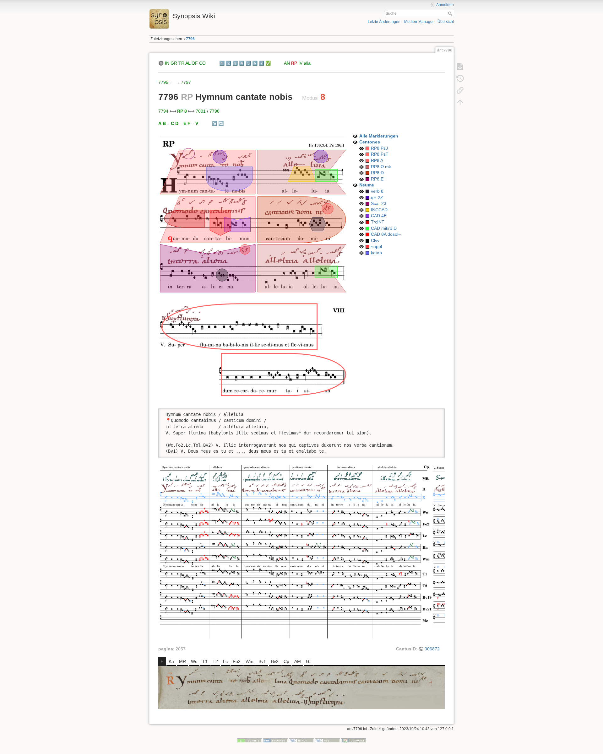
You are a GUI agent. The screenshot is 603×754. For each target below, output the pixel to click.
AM (297, 661)
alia (307, 63)
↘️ (214, 123)
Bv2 (275, 661)
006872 (432, 648)
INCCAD (379, 209)
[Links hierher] (460, 90)
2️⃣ (228, 63)
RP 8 (182, 111)
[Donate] (249, 740)
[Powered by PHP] (275, 740)
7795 (163, 82)
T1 (205, 661)
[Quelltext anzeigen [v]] (460, 67)
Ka (171, 661)
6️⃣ (255, 63)
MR (182, 661)
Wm (249, 661)
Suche (451, 13)
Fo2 (237, 661)
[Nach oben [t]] (460, 102)
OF (195, 63)
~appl (376, 246)
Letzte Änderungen (384, 21)
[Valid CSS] (327, 740)
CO (202, 63)
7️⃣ (261, 63)
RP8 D (377, 172)
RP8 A (377, 160)
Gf (308, 661)
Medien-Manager (419, 21)
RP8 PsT (379, 154)
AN (287, 63)
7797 (186, 82)
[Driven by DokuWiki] (353, 740)
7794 (163, 111)
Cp (286, 661)
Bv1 (262, 661)
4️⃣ (241, 63)
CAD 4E (379, 215)
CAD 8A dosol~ (386, 234)
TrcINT (377, 221)
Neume (366, 184)
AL (187, 63)
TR (181, 63)
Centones (369, 141)
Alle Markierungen (378, 135)
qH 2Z (377, 197)
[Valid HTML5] (301, 740)
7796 (190, 39)
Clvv (375, 240)
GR (174, 63)
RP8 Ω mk (381, 166)
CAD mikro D (384, 228)
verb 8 (377, 191)
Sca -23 (378, 203)
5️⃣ (248, 63)
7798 (214, 111)
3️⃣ (235, 63)
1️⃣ (222, 63)
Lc (225, 661)
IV (300, 63)
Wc (194, 661)
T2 (215, 661)
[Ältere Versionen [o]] (460, 78)
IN (167, 63)
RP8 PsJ (379, 148)
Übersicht (445, 21)
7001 (201, 111)
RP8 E (377, 178)
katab (376, 252)
